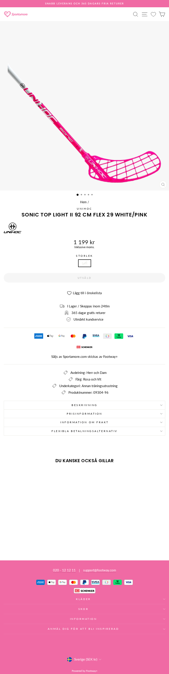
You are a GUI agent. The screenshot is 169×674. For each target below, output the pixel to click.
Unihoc (84, 208)
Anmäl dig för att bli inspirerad (83, 628)
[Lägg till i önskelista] (9, 474)
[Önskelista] (153, 14)
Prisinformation (84, 413)
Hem (83, 202)
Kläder (83, 599)
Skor (83, 609)
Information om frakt (84, 422)
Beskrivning (84, 405)
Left (84, 263)
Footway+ (110, 356)
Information (83, 618)
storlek (84, 255)
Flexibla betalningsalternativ (84, 431)
